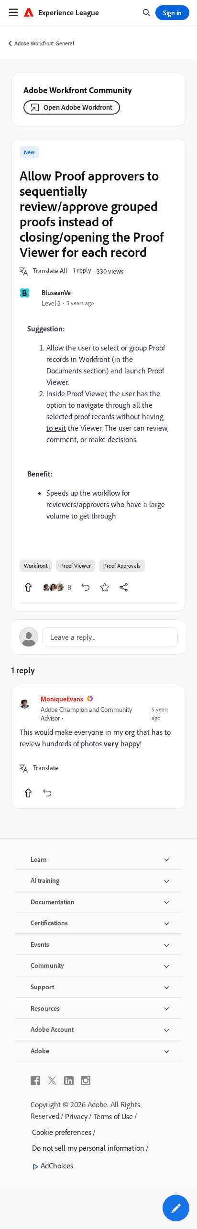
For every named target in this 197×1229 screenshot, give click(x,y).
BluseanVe (56, 292)
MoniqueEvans (62, 699)
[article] (98, 747)
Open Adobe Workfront (78, 107)
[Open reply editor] (98, 637)
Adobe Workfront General (44, 43)
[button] (50, 271)
